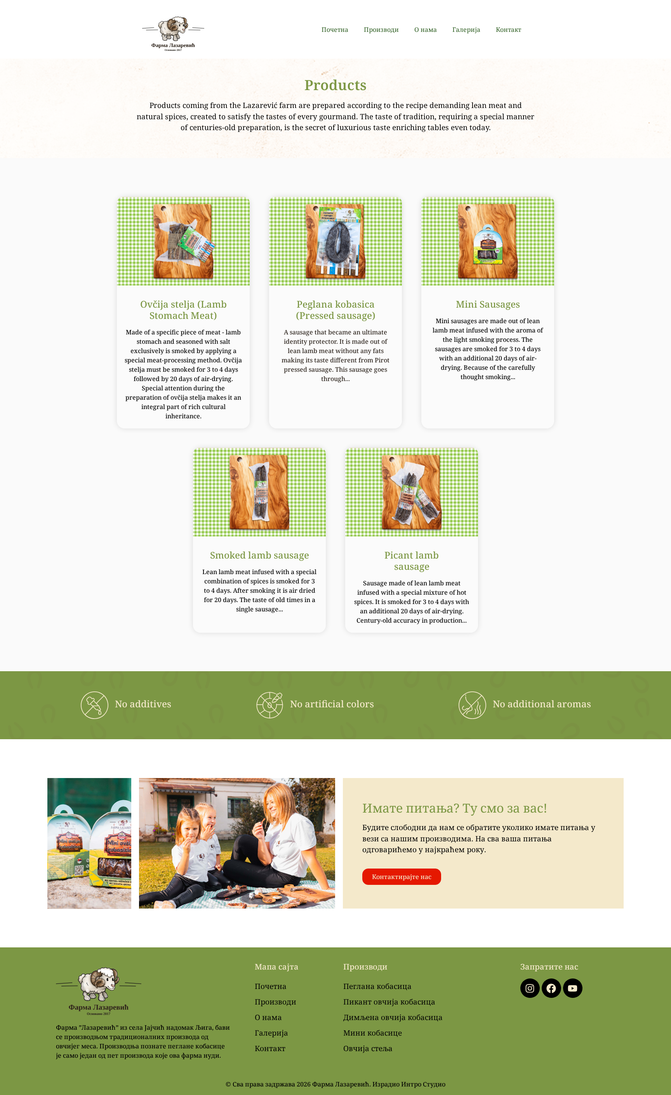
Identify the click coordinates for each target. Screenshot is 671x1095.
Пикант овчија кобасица (389, 1002)
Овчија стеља (368, 1048)
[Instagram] (530, 988)
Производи (381, 29)
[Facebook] (551, 988)
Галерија (466, 29)
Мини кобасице (372, 1033)
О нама (425, 29)
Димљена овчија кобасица (393, 1017)
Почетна (335, 29)
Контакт (508, 29)
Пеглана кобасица (377, 986)
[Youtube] (572, 988)
